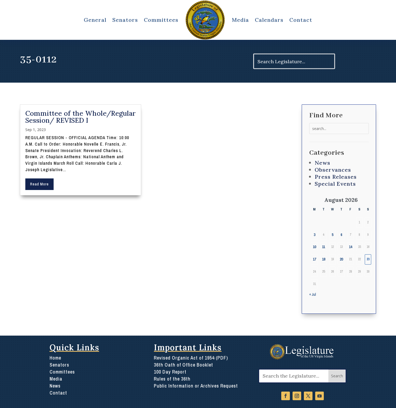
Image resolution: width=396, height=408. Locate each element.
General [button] (95, 19)
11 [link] (323, 246)
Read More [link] (39, 184)
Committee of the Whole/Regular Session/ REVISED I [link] (80, 117)
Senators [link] (59, 364)
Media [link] (240, 19)
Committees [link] (62, 371)
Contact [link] (300, 19)
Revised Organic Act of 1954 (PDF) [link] (191, 357)
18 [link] (323, 259)
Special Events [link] (335, 183)
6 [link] (341, 234)
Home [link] (55, 357)
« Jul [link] (312, 294)
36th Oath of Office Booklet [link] (183, 364)
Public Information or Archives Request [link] (196, 385)
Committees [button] (161, 19)
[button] (337, 376)
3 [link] (314, 234)
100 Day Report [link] (170, 371)
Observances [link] (333, 169)
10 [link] (314, 246)
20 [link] (341, 259)
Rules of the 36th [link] (172, 378)
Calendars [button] (269, 19)
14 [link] (350, 246)
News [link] (322, 162)
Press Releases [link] (336, 176)
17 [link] (314, 259)
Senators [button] (125, 19)
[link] (205, 20)
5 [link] (332, 234)
